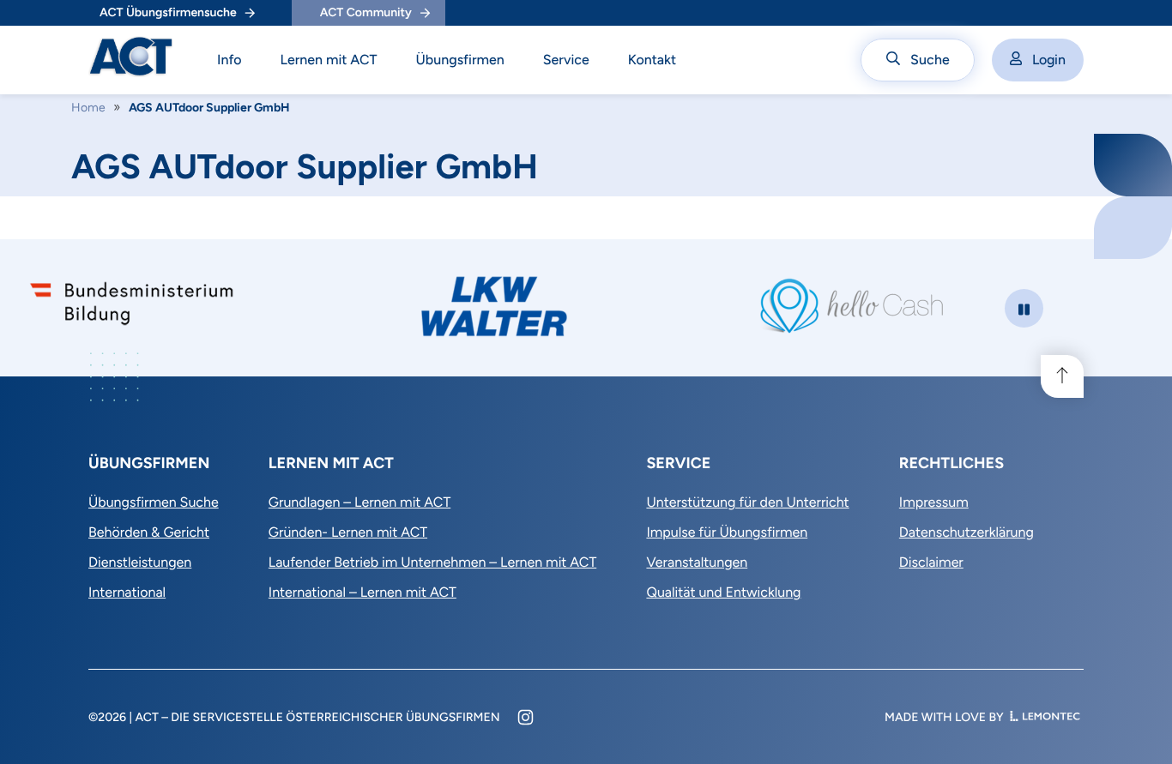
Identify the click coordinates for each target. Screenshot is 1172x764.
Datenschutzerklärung (966, 532)
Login (1049, 59)
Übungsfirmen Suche (153, 502)
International (127, 592)
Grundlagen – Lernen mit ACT (359, 502)
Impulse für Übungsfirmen (726, 532)
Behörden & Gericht (148, 532)
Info (229, 59)
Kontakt (652, 59)
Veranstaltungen (696, 562)
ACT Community (366, 12)
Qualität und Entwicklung (723, 592)
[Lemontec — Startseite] (1045, 717)
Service (566, 59)
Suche (930, 59)
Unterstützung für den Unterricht (747, 502)
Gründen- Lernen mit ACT (348, 532)
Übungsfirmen (460, 59)
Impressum (934, 502)
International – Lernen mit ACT (362, 592)
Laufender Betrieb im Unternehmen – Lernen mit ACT (432, 562)
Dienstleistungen (139, 562)
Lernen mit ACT (329, 59)
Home (88, 107)
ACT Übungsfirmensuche (168, 12)
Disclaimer (931, 562)
